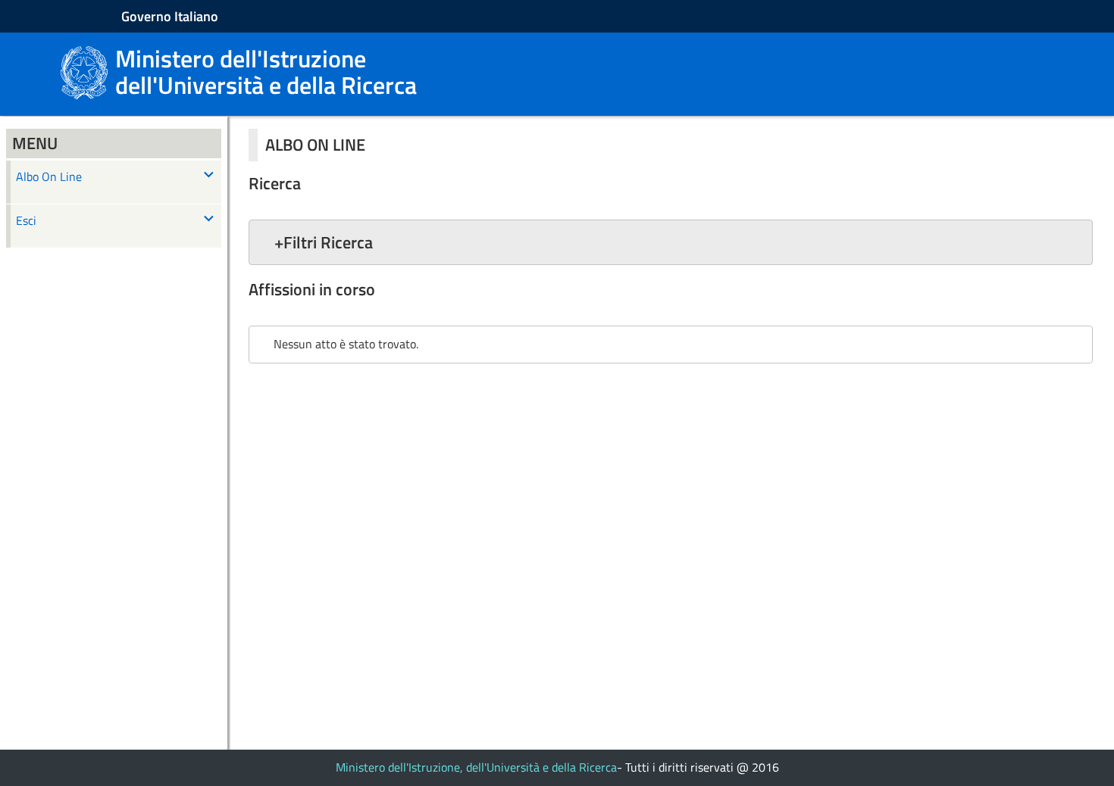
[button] (671, 242)
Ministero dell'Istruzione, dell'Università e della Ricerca (476, 767)
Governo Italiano (169, 16)
